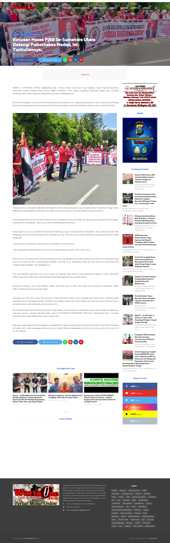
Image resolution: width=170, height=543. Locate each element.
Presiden (115, 513)
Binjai (145, 513)
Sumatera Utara (127, 494)
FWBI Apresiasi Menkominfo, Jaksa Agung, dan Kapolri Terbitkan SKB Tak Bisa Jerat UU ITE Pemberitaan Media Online (139, 241)
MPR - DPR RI (138, 526)
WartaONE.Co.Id (31, 538)
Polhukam (152, 497)
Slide (128, 497)
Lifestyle (138, 494)
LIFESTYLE (136, 7)
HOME (45, 7)
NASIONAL (55, 7)
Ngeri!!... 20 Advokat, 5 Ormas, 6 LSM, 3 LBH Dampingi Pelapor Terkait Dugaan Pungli (146, 319)
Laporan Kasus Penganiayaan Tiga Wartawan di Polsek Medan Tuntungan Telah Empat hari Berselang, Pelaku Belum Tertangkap (101, 398)
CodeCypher (153, 538)
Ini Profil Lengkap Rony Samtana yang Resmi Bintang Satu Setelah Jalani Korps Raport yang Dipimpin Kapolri (145, 261)
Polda (134, 500)
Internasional (127, 503)
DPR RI (137, 523)
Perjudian (115, 516)
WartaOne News (134, 516)
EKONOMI (124, 7)
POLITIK (66, 7)
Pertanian (137, 510)
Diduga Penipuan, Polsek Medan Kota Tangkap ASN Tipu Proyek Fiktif (30, 396)
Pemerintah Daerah (139, 497)
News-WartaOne (118, 507)
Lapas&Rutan (139, 503)
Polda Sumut (149, 526)
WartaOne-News (148, 516)
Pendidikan (142, 507)
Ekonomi (24, 34)
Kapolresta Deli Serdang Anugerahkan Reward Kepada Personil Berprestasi (145, 280)
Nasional (147, 494)
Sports (123, 516)
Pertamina (146, 523)
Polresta (137, 513)
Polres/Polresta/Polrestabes (122, 510)
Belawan (130, 523)
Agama (148, 503)
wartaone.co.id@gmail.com (80, 510)
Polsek (146, 510)
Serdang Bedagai (118, 523)
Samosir (150, 520)
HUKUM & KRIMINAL (82, 7)
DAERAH (113, 7)
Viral (118, 500)
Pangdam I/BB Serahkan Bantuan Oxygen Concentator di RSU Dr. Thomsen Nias (145, 338)
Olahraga (126, 500)
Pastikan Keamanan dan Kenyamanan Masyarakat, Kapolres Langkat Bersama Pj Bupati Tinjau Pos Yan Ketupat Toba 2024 (140, 200)
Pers (127, 507)
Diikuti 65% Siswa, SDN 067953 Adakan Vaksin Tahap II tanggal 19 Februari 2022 (145, 178)
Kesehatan (115, 494)
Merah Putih (135, 520)
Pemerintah (116, 503)
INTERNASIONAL (100, 7)
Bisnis (134, 507)
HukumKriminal (35, 34)
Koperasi (128, 526)
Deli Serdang (143, 500)
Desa (113, 520)
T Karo (114, 526)
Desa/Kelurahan (126, 513)
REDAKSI (146, 7)
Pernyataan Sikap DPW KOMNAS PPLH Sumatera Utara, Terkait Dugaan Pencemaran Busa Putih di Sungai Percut (64, 398)
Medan (121, 497)
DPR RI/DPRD (123, 520)
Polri (143, 520)
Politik (114, 497)
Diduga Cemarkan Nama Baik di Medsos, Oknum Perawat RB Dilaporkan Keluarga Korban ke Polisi (146, 219)
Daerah (16, 34)
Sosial (144, 490)
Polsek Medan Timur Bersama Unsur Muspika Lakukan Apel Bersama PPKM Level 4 (145, 299)
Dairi (120, 526)
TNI (113, 500)
